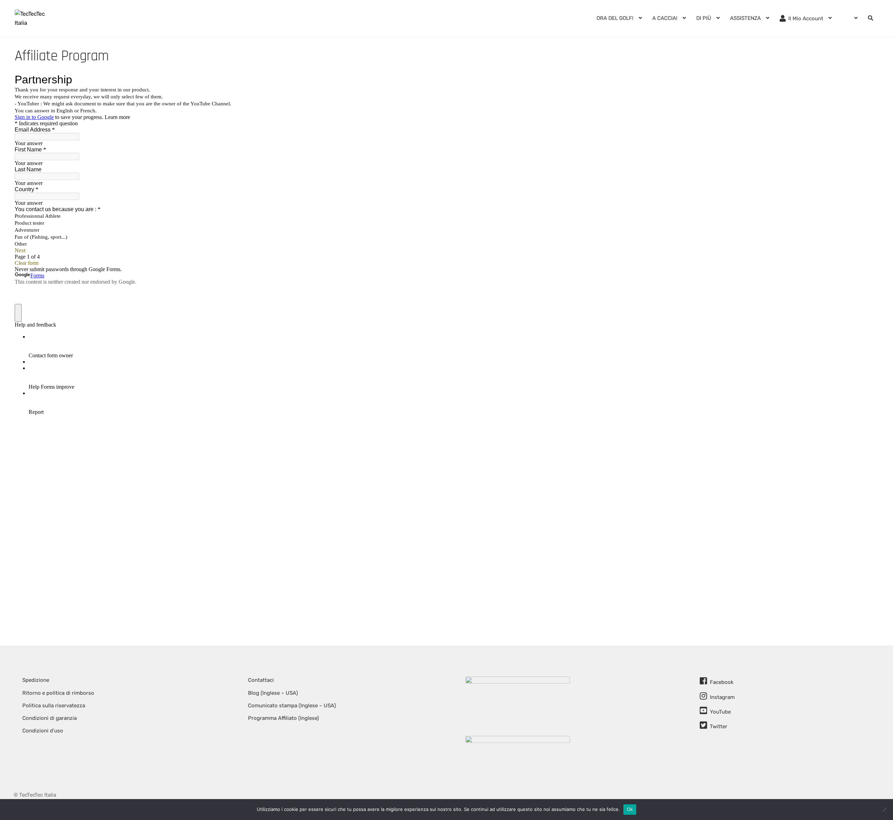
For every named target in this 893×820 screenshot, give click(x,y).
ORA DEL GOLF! (614, 18)
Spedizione (35, 680)
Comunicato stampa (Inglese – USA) (292, 705)
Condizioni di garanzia (49, 718)
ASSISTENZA (745, 18)
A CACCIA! (664, 18)
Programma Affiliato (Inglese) (283, 718)
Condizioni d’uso (42, 731)
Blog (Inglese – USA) (273, 693)
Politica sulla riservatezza (53, 705)
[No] (884, 809)
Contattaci (261, 680)
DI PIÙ (703, 18)
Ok (630, 809)
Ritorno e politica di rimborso (58, 693)
